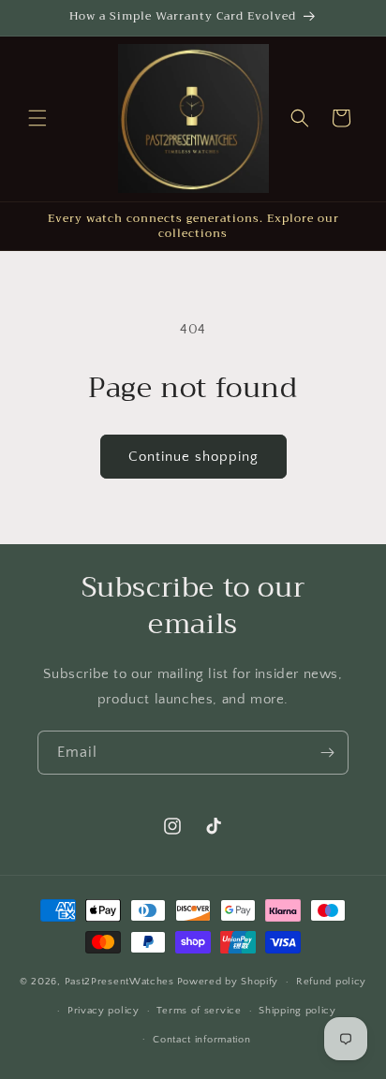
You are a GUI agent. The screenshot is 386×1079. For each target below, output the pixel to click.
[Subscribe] (327, 753)
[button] (37, 118)
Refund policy (331, 981)
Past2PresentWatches (119, 981)
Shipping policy (297, 1010)
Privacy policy (103, 1010)
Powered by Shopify (228, 981)
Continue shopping (193, 457)
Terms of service (198, 1010)
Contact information (201, 1039)
